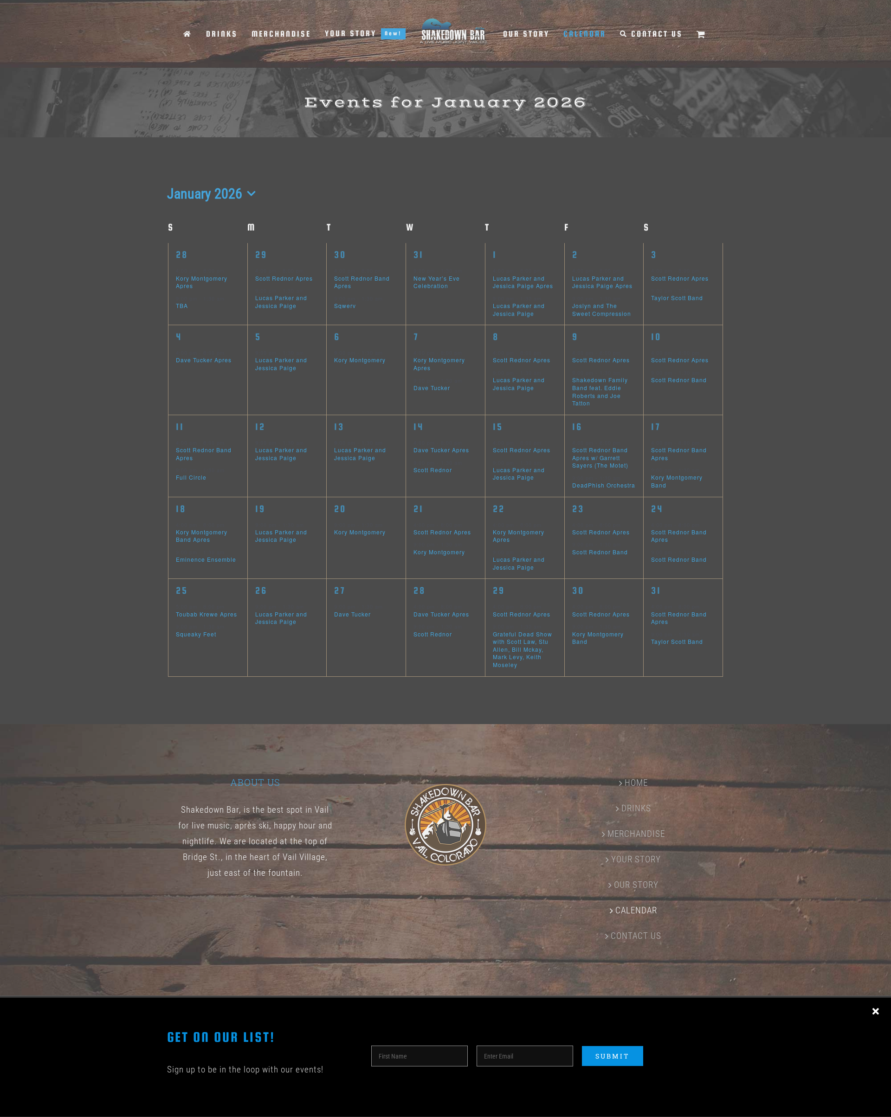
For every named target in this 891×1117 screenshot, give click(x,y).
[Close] (876, 1012)
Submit (612, 1056)
